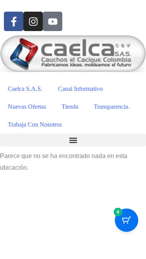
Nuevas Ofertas (27, 106)
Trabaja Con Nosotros (35, 124)
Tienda (70, 106)
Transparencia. (112, 106)
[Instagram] (33, 21)
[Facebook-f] (13, 21)
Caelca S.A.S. (25, 88)
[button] (73, 140)
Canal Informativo (80, 88)
